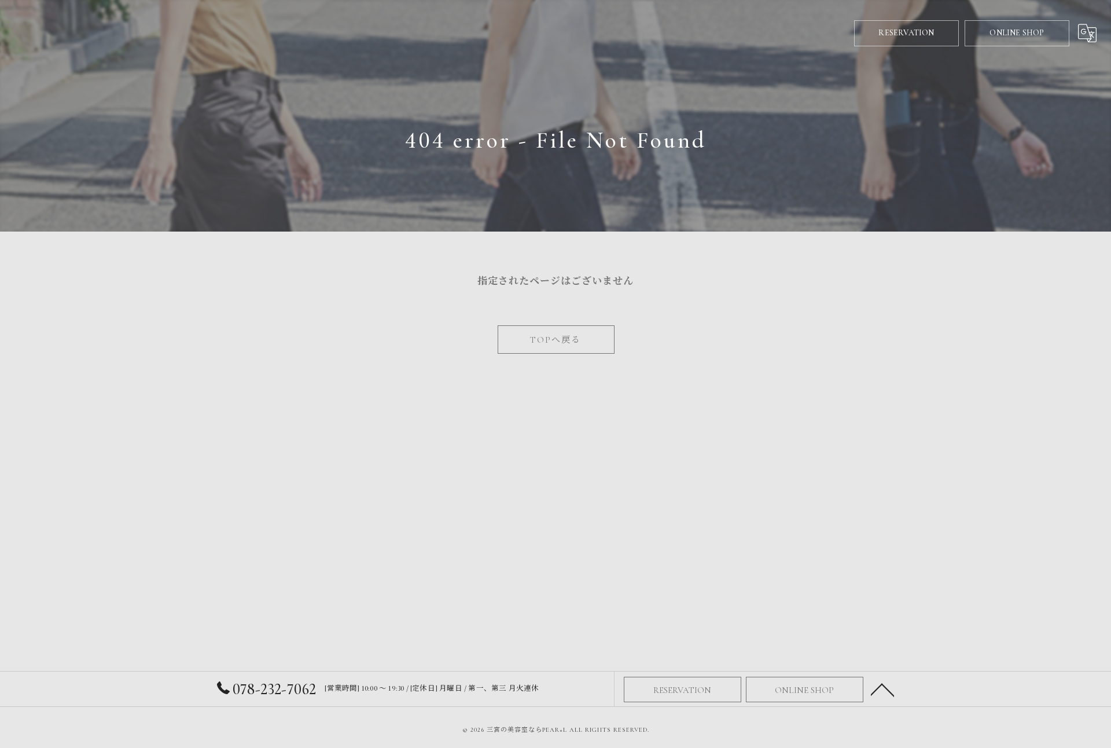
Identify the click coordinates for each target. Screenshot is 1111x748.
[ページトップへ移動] (882, 689)
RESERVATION (906, 33)
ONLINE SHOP (1016, 33)
